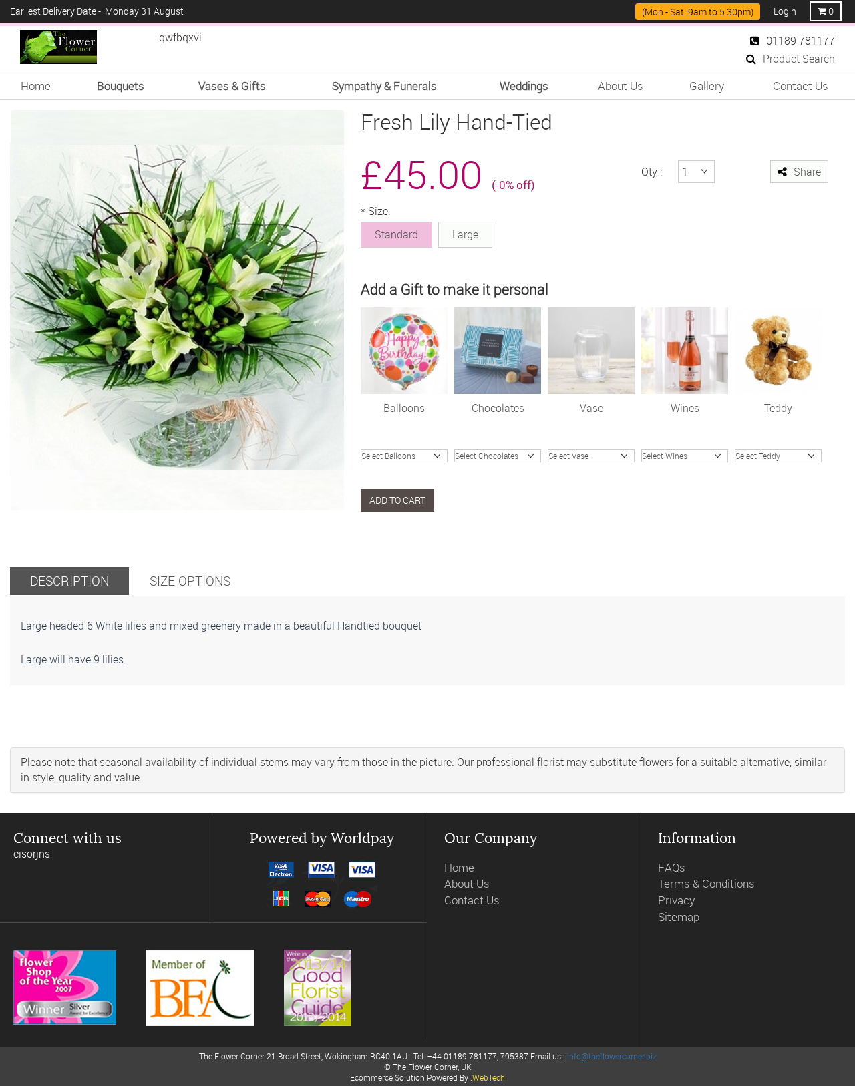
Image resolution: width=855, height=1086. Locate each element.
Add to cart (397, 500)
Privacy (676, 900)
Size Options (190, 580)
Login (785, 11)
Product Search (799, 58)
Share (807, 171)
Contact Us (800, 86)
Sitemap (678, 916)
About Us (620, 86)
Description (69, 580)
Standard (396, 234)
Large (465, 234)
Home (36, 86)
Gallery (706, 86)
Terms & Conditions (706, 883)
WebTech (488, 1077)
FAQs (671, 867)
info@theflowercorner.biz (612, 1056)
